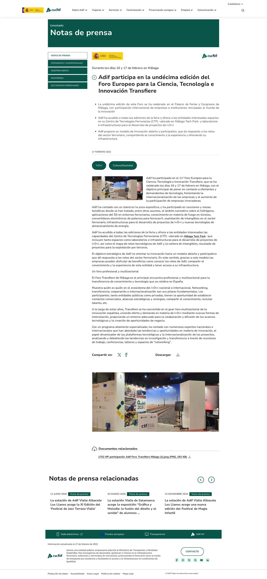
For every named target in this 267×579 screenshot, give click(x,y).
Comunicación (57, 25)
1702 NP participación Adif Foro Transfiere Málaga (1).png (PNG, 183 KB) (144, 457)
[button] (94, 77)
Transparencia (157, 534)
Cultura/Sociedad (123, 165)
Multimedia (57, 78)
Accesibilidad (77, 573)
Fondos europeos (114, 534)
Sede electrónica (72, 534)
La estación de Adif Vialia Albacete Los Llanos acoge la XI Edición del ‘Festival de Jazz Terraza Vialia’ (76, 504)
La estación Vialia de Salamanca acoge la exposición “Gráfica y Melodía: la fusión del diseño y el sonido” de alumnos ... (132, 506)
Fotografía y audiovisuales (67, 63)
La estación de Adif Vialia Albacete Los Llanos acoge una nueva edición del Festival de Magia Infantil (190, 506)
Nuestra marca (60, 70)
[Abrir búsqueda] (243, 10)
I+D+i (99, 165)
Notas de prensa (60, 55)
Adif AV (200, 534)
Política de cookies (110, 573)
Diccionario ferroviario (65, 85)
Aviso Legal (93, 573)
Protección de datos (58, 573)
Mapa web (128, 573)
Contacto (192, 551)
